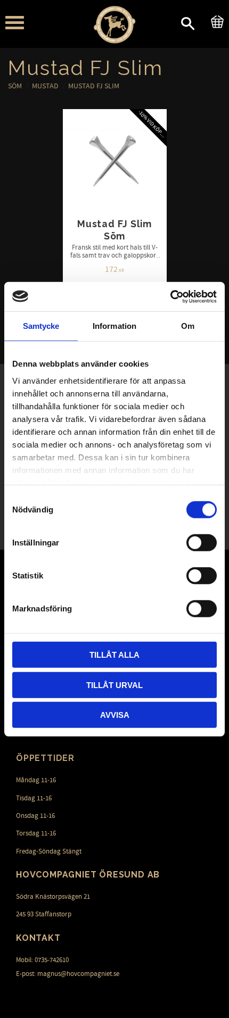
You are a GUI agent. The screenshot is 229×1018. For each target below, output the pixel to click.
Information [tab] (114, 325)
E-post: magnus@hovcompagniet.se (67, 974)
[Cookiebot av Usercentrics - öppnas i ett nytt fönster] (170, 296)
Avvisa (114, 714)
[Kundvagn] (215, 20)
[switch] (201, 542)
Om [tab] (187, 325)
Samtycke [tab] (41, 325)
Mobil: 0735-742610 (42, 960)
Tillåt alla (114, 654)
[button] (14, 22)
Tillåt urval (114, 684)
